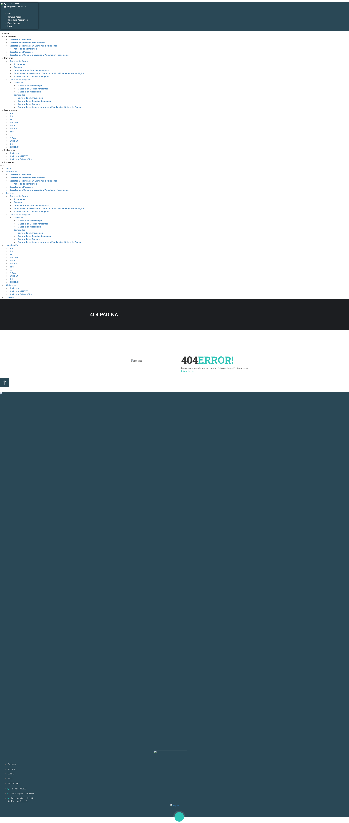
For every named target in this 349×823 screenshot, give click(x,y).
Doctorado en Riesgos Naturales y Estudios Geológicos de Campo (50, 107)
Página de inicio (188, 371)
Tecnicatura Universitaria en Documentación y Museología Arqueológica (49, 73)
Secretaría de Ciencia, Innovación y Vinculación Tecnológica (39, 55)
